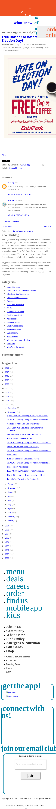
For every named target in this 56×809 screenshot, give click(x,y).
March (10, 512)
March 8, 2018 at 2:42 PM (18, 215)
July (9, 496)
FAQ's (9, 308)
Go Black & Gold (14, 315)
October (11, 484)
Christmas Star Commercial (18, 294)
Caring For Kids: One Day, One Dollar (23, 424)
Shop (10, 651)
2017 (7, 404)
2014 (7, 534)
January (11, 521)
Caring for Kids (13, 287)
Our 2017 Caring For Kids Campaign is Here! (26, 475)
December (12, 408)
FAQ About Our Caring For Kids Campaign (25, 471)
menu (15, 571)
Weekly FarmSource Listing (18, 340)
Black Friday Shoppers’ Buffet (19, 438)
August (11, 492)
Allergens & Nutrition (23, 643)
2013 (7, 538)
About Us (13, 627)
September (12, 488)
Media (9, 668)
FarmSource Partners (15, 312)
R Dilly (11, 182)
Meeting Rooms (13, 664)
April (10, 508)
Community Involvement (17, 297)
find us (17, 600)
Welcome (11, 343)
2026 (7, 368)
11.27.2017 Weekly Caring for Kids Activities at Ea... (29, 420)
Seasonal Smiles (15, 168)
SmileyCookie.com (15, 326)
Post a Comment (12, 221)
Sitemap (9, 805)
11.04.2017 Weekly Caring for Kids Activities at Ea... (29, 463)
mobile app (24, 607)
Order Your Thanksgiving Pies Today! (23, 446)
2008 (7, 558)
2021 (7, 388)
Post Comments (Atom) (23, 231)
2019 (7, 396)
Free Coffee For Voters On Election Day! (24, 479)
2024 (7, 376)
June (10, 500)
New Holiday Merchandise (18, 467)
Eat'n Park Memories (15, 304)
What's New (15, 635)
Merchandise (12, 319)
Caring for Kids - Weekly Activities (21, 290)
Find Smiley (15, 639)
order (15, 593)
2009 (7, 554)
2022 (7, 384)
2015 (7, 530)
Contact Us (11, 660)
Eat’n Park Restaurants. (24, 798)
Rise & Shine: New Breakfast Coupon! (23, 459)
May (10, 504)
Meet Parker (12, 455)
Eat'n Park (13, 200)
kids (13, 615)
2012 (7, 542)
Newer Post (7, 226)
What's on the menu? (15, 347)
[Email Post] (42, 165)
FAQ (8, 671)
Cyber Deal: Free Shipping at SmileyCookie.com (27, 416)
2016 (7, 526)
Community (15, 631)
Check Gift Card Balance (18, 656)
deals (18, 30)
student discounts (14, 329)
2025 (7, 372)
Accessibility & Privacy (23, 805)
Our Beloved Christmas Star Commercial (24, 434)
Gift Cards (14, 647)
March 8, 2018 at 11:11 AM (19, 194)
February (11, 517)
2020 (7, 392)
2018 (7, 400)
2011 (7, 546)
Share (4, 155)
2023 (7, 380)
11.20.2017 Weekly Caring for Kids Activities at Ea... (29, 442)
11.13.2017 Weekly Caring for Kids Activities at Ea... (29, 451)
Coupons (10, 301)
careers (22, 30)
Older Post (47, 226)
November (12, 412)
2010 (7, 550)
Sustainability (12, 333)
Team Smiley (12, 336)
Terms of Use (38, 805)
